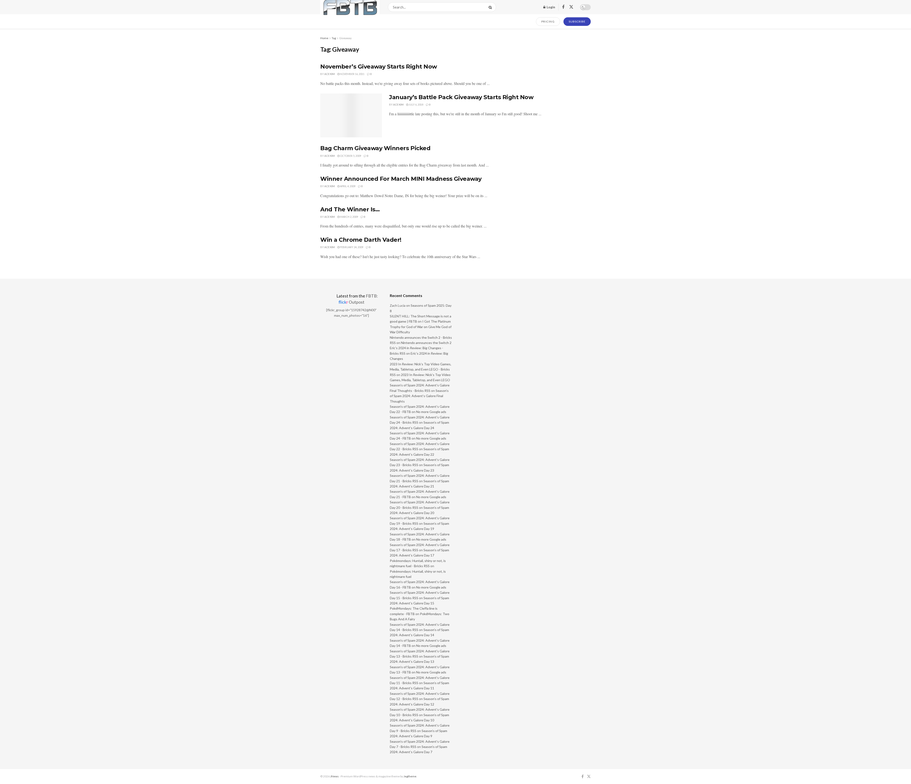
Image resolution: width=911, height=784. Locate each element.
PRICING (548, 21)
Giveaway (345, 38)
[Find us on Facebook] (563, 7)
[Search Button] (491, 7)
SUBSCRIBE (577, 21)
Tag (334, 38)
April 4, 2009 (347, 186)
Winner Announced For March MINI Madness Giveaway (401, 178)
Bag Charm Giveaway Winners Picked (375, 148)
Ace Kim (329, 73)
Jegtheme (410, 776)
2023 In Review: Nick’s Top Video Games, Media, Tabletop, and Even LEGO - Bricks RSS (420, 369)
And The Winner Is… (350, 209)
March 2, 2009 (348, 216)
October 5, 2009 (350, 155)
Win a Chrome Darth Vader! (360, 239)
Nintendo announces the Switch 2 (426, 343)
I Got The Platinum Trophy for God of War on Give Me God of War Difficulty (420, 326)
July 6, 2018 (415, 104)
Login (550, 7)
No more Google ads (431, 412)
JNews (334, 776)
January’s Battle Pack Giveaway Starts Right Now (461, 97)
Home (324, 38)
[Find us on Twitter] (571, 7)
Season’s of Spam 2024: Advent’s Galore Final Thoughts (419, 396)
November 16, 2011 (351, 73)
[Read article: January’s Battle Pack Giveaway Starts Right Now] (351, 115)
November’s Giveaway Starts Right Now (378, 66)
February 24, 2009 (351, 247)
